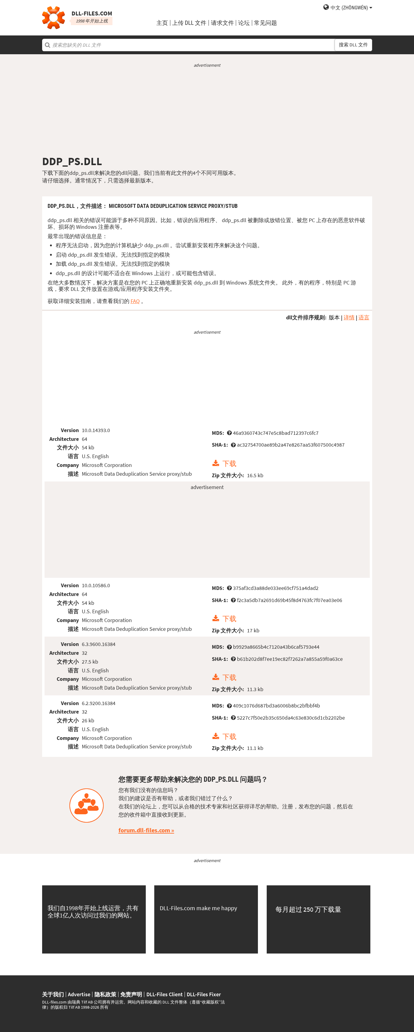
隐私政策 (105, 994)
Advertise (79, 994)
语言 (364, 317)
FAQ (135, 301)
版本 (334, 317)
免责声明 (131, 994)
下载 (229, 463)
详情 (349, 317)
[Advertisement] (207, 111)
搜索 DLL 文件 (353, 45)
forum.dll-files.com (144, 830)
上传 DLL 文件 (189, 23)
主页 (162, 23)
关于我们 (53, 994)
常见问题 (265, 23)
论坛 (244, 23)
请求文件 (222, 23)
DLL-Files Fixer (204, 994)
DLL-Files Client (164, 994)
